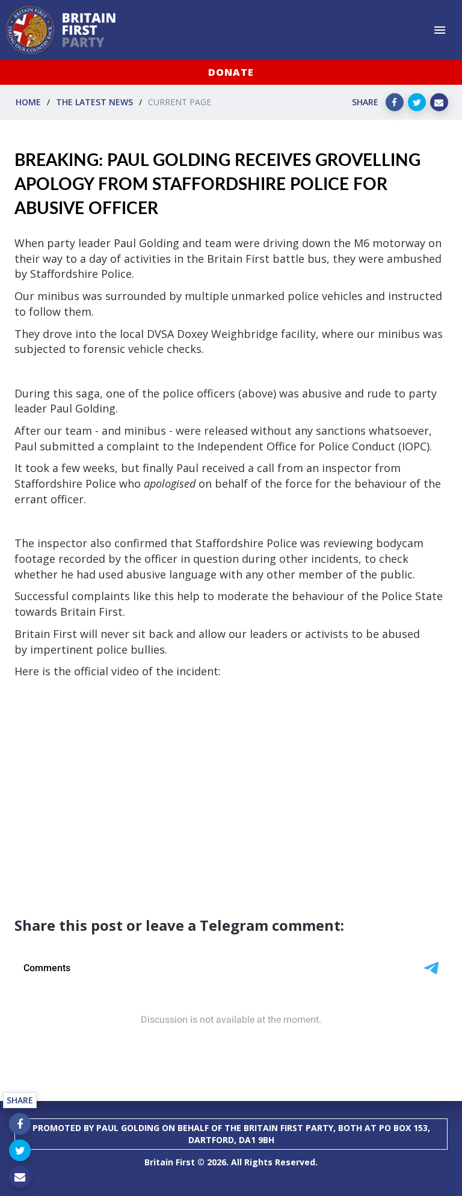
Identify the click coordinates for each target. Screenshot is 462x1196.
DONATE (231, 72)
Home (28, 102)
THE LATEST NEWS (94, 102)
